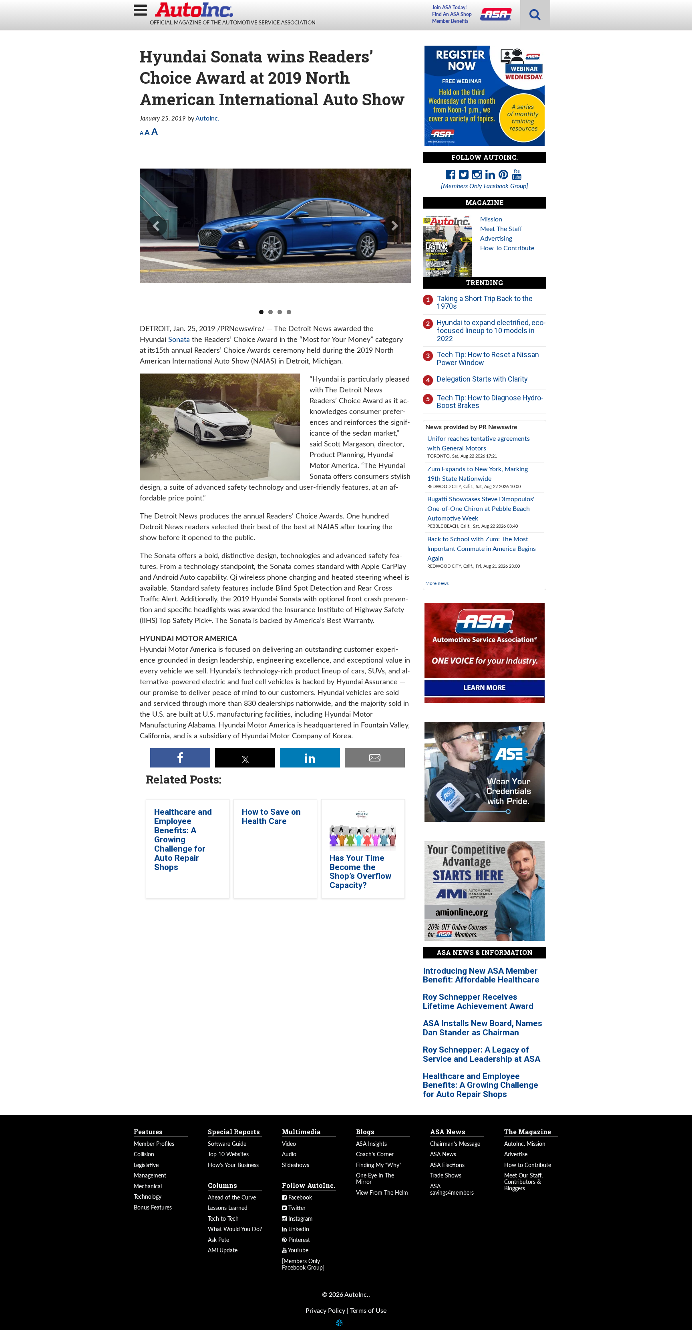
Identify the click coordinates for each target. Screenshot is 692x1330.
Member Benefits (450, 21)
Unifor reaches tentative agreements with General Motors (478, 444)
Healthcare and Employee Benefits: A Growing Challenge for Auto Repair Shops (183, 839)
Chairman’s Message (455, 1144)
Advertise (515, 1154)
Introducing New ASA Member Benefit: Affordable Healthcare (481, 975)
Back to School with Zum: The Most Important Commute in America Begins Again (481, 549)
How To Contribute (507, 248)
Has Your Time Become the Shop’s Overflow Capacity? (360, 871)
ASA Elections (447, 1165)
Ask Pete (218, 1240)
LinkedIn (298, 1229)
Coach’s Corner (375, 1154)
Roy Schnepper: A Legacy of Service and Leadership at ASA (481, 1054)
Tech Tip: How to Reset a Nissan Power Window (488, 358)
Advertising (496, 238)
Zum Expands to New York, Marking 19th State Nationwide (477, 474)
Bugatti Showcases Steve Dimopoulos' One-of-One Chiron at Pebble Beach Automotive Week (480, 509)
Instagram (300, 1219)
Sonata (179, 340)
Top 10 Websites (228, 1154)
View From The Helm (382, 1193)
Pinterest (298, 1240)
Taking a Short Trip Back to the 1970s (485, 302)
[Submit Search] (535, 15)
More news (437, 583)
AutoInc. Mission (524, 1144)
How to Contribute (527, 1165)
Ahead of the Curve (232, 1198)
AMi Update (222, 1251)
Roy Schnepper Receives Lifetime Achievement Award (478, 1001)
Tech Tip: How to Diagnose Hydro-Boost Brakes (490, 402)
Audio (289, 1154)
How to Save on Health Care (271, 816)
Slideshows (295, 1165)
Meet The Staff (501, 229)
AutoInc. (194, 9)
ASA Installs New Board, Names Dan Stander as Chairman (482, 1028)
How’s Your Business (233, 1165)
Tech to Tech (223, 1219)
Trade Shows (445, 1176)
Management (150, 1176)
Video (289, 1144)
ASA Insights (371, 1144)
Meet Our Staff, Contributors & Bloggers (523, 1182)
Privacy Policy (325, 1311)
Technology (147, 1197)
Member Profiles (154, 1144)
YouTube (297, 1251)
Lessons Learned (227, 1208)
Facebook (299, 1198)
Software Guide (227, 1144)
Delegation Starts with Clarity (482, 379)
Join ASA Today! (449, 7)
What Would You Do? (235, 1229)
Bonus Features (153, 1208)
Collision (144, 1154)
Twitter (296, 1208)
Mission (491, 219)
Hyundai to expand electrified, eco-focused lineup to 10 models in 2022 (491, 330)
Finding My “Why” (378, 1165)
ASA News (443, 1154)
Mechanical (148, 1186)
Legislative (146, 1165)
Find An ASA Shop (452, 14)
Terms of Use (368, 1311)
